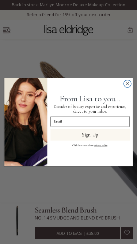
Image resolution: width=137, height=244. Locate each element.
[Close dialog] (127, 83)
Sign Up (90, 134)
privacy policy (100, 145)
